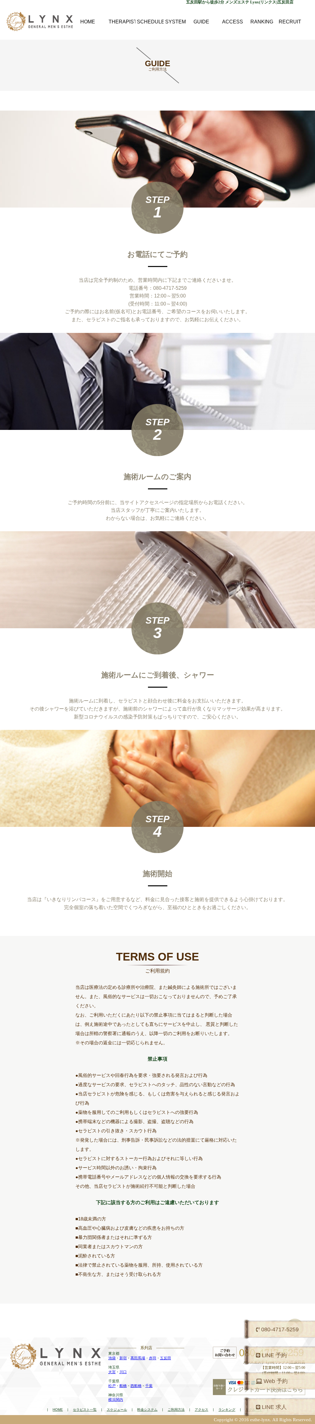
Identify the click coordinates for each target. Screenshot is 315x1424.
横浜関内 (115, 1400)
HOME (58, 1409)
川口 (123, 1372)
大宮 (112, 1372)
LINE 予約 (273, 1355)
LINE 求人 (273, 1407)
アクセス (201, 1409)
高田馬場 (137, 1358)
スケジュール (117, 1409)
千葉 (149, 1386)
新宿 (123, 1358)
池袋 (112, 1358)
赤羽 (152, 1358)
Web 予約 (275, 1381)
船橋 (123, 1386)
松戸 (112, 1386)
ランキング (226, 1409)
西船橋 (136, 1386)
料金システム (147, 1409)
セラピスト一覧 (85, 1409)
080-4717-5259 (279, 1329)
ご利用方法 (176, 1409)
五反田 (165, 1358)
